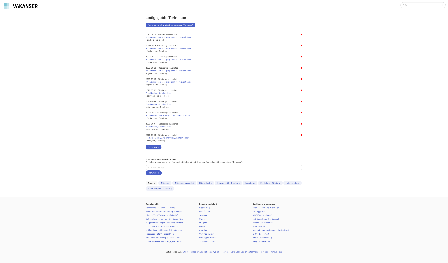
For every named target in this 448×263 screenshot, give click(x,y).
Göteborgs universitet (184, 183)
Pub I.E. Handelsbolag (262, 237)
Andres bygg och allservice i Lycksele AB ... (271, 230)
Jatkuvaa (203, 215)
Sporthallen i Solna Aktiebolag (265, 208)
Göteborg (165, 183)
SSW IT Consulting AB (262, 215)
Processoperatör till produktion (160, 234)
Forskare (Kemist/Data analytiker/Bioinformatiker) (167, 138)
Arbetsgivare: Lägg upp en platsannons (241, 252)
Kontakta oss (276, 252)
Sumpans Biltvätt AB (261, 241)
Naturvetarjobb (292, 183)
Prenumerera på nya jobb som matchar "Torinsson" (170, 25)
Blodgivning (204, 208)
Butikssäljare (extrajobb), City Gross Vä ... (164, 219)
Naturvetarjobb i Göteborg (160, 188)
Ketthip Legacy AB (260, 234)
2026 (185, 252)
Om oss (264, 252)
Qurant (202, 219)
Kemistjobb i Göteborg (270, 183)
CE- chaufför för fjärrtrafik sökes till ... (163, 226)
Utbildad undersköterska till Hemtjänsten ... (165, 230)
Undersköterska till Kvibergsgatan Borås (164, 241)
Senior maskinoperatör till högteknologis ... (165, 211)
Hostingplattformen (208, 237)
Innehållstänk (205, 211)
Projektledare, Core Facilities (158, 93)
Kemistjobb (250, 183)
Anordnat (203, 230)
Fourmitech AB (258, 226)
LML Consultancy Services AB (265, 219)
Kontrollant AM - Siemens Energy (160, 208)
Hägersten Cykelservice (262, 222)
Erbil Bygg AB (258, 211)
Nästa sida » (153, 147)
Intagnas (203, 222)
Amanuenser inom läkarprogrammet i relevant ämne (168, 37)
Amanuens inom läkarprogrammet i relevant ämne (168, 115)
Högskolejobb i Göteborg (228, 183)
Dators (202, 226)
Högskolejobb (205, 183)
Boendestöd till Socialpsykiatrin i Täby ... (164, 237)
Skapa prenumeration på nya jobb (206, 252)
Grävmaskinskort (206, 234)
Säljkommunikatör (207, 241)
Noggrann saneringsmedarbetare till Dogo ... (165, 222)
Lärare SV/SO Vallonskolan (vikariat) (162, 215)
